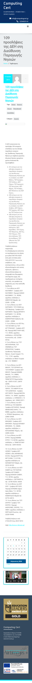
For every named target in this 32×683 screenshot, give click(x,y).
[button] (16, 576)
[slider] (14, 580)
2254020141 (24, 21)
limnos (13, 104)
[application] (16, 577)
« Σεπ (8, 564)
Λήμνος (9, 109)
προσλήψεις (10, 113)
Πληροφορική (17, 109)
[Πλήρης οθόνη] (24, 581)
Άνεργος (19, 104)
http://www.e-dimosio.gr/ (17, 525)
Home (6, 63)
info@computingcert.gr (20, 18)
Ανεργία (16, 119)
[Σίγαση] (21, 581)
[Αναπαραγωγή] (8, 581)
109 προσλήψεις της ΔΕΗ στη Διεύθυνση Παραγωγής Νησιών (14, 93)
